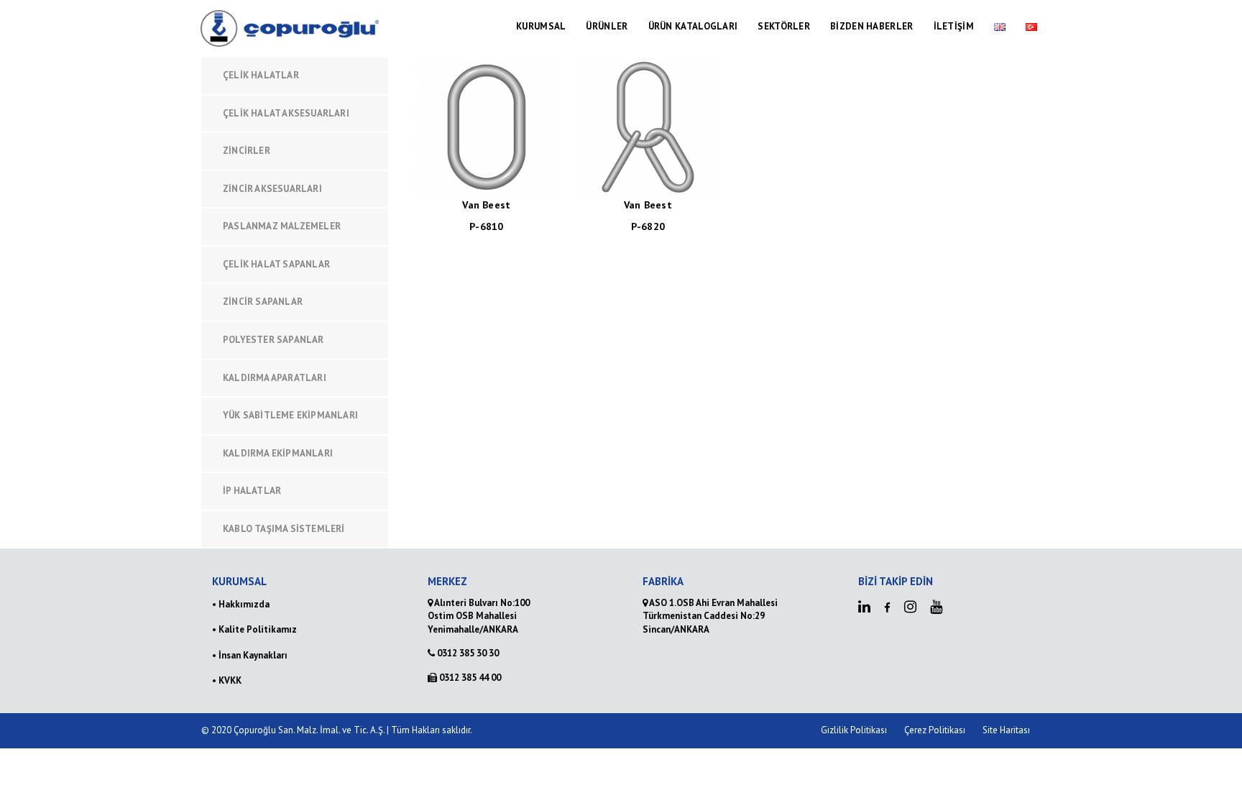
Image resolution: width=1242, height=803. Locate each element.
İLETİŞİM (954, 26)
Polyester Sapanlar (273, 340)
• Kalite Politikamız (254, 629)
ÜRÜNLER (606, 26)
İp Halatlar (252, 491)
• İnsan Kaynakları (250, 655)
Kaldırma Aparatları (274, 378)
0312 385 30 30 (467, 653)
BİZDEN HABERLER (872, 26)
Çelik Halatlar (261, 75)
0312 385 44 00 (469, 677)
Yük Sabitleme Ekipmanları (290, 415)
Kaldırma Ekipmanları (278, 453)
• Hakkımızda (241, 604)
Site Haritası (1006, 730)
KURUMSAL (541, 26)
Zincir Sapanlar (263, 301)
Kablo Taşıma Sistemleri (284, 529)
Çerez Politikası (934, 730)
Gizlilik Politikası (854, 730)
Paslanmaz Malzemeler (282, 226)
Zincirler (246, 150)
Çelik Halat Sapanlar (276, 264)
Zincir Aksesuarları (272, 189)
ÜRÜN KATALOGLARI (693, 26)
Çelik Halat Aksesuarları (286, 113)
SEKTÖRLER (784, 26)
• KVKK (227, 680)
